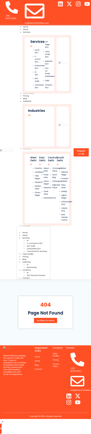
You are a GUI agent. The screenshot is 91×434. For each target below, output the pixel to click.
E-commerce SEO (35, 243)
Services (26, 238)
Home (25, 232)
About (25, 235)
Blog (24, 259)
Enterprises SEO (34, 248)
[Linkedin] (60, 4)
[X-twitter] (69, 4)
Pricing (25, 256)
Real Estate (32, 267)
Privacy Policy (56, 365)
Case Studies (28, 254)
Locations (26, 270)
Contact (26, 278)
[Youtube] (87, 4)
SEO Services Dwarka (36, 275)
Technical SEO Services (37, 251)
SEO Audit (31, 246)
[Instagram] (78, 4)
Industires (26, 262)
